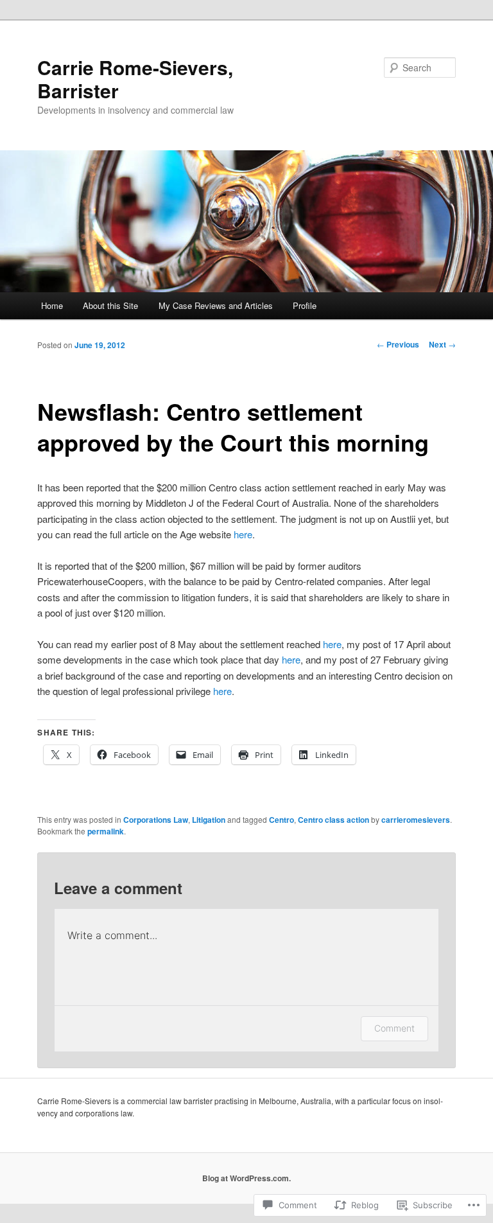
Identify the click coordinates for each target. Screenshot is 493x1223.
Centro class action (333, 819)
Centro (281, 819)
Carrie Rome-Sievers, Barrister (135, 78)
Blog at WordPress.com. (246, 1178)
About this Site (110, 305)
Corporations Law (155, 819)
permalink (105, 831)
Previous (398, 344)
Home (52, 305)
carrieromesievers (415, 819)
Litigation (208, 819)
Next (442, 344)
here (243, 534)
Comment (394, 1028)
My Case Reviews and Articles (216, 305)
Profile (304, 305)
